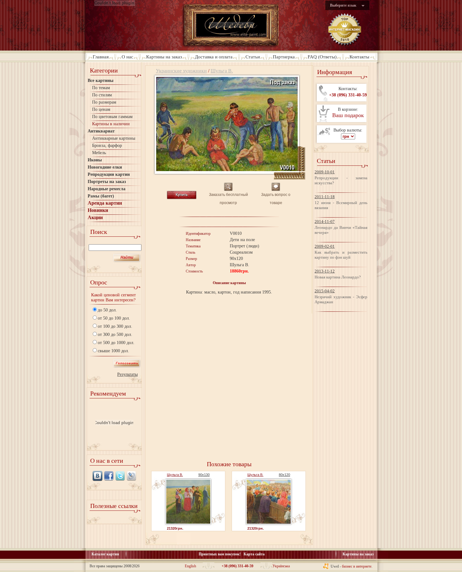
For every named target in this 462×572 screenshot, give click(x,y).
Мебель (99, 152)
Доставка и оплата (214, 56)
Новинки (98, 210)
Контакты (359, 56)
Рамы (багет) (101, 196)
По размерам (104, 102)
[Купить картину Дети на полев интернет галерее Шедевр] (227, 169)
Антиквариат (101, 131)
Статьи (252, 56)
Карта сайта (254, 554)
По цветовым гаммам (112, 116)
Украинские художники (181, 70)
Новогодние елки (105, 167)
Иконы (95, 160)
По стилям (102, 95)
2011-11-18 (325, 196)
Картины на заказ (164, 56)
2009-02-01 (325, 246)
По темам (101, 87)
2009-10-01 (325, 172)
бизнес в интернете (356, 566)
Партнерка (284, 56)
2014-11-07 (325, 221)
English (190, 566)
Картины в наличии (111, 123)
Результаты (127, 374)
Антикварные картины (113, 138)
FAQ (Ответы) (322, 56)
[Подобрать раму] (301, 169)
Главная (101, 56)
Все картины (100, 80)
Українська (281, 566)
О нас (127, 56)
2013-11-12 (325, 271)
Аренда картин (105, 203)
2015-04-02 (325, 291)
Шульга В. (222, 70)
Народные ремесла (106, 188)
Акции (95, 217)
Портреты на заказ (107, 181)
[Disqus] (229, 377)
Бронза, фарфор (107, 145)
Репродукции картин (109, 174)
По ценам (101, 109)
